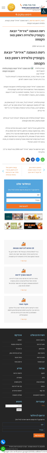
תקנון (43, 373)
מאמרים (19, 378)
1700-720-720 (29, 5)
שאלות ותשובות (17, 395)
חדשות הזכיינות (35, 20)
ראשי (43, 20)
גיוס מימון (42, 349)
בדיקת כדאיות (40, 340)
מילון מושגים (18, 382)
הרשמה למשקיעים (39, 395)
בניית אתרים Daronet (11, 449)
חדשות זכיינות (17, 373)
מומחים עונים (41, 382)
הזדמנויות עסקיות (16, 344)
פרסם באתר (18, 362)
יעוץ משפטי (41, 362)
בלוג (43, 378)
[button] (44, 11)
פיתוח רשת (41, 353)
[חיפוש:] (13, 405)
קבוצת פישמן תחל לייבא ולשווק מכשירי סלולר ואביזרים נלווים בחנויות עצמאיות (12, 171)
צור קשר (42, 391)
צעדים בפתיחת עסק (16, 353)
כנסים (43, 386)
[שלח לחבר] (28, 160)
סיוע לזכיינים (41, 344)
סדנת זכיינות (41, 357)
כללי (43, 405)
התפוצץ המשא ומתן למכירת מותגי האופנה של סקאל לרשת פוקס (34, 169)
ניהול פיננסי (18, 357)
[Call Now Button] (3, 442)
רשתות (20, 340)
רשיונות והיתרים (17, 391)
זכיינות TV (19, 349)
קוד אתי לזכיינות (17, 386)
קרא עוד (23, 261)
